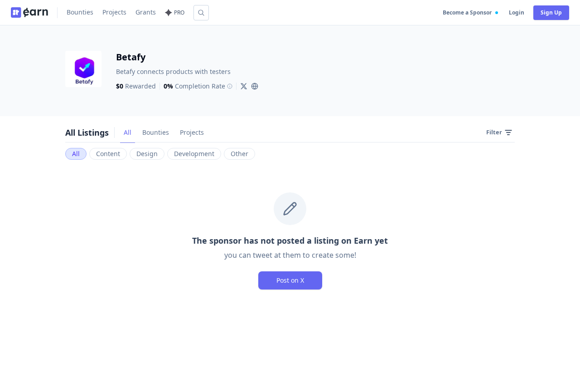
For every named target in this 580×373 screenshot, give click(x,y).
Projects (114, 12)
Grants (145, 12)
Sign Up (551, 12)
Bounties (80, 12)
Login (516, 12)
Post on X (290, 280)
